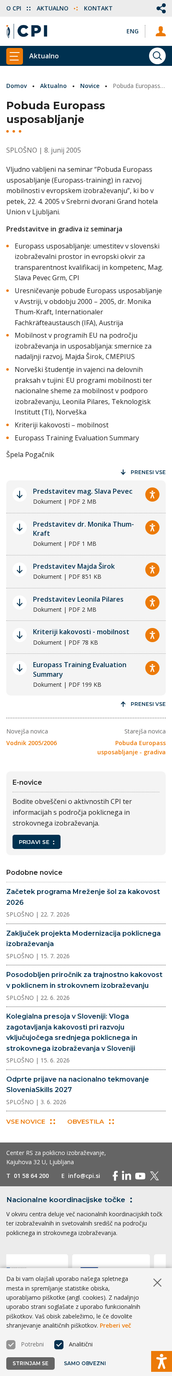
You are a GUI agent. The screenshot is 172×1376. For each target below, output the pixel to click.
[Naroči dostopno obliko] (152, 494)
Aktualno (53, 8)
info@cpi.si (84, 1176)
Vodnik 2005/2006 (31, 743)
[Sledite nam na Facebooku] (115, 1176)
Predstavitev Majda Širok (74, 566)
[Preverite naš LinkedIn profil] (126, 1176)
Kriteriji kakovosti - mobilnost (81, 631)
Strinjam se (30, 1363)
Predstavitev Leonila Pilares (78, 599)
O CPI (14, 8)
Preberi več (115, 1325)
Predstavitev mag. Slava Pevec (82, 491)
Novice (89, 86)
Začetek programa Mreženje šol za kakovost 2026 (83, 897)
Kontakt (98, 8)
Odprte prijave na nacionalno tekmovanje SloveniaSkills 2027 (77, 1084)
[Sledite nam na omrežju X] (154, 1176)
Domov (16, 86)
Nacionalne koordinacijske (65, 1199)
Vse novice (25, 1121)
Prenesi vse (148, 472)
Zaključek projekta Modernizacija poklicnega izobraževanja (83, 938)
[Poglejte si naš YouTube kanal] (140, 1176)
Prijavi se (34, 842)
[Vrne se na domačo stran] (26, 31)
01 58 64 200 (31, 1176)
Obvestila (85, 1121)
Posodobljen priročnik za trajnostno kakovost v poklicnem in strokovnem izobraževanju (84, 980)
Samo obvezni (85, 1363)
